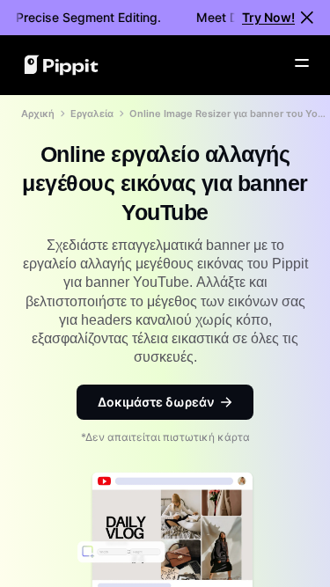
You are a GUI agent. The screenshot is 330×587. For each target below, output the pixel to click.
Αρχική (38, 113)
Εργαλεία (92, 113)
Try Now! (268, 17)
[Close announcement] (307, 17)
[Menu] (301, 63)
